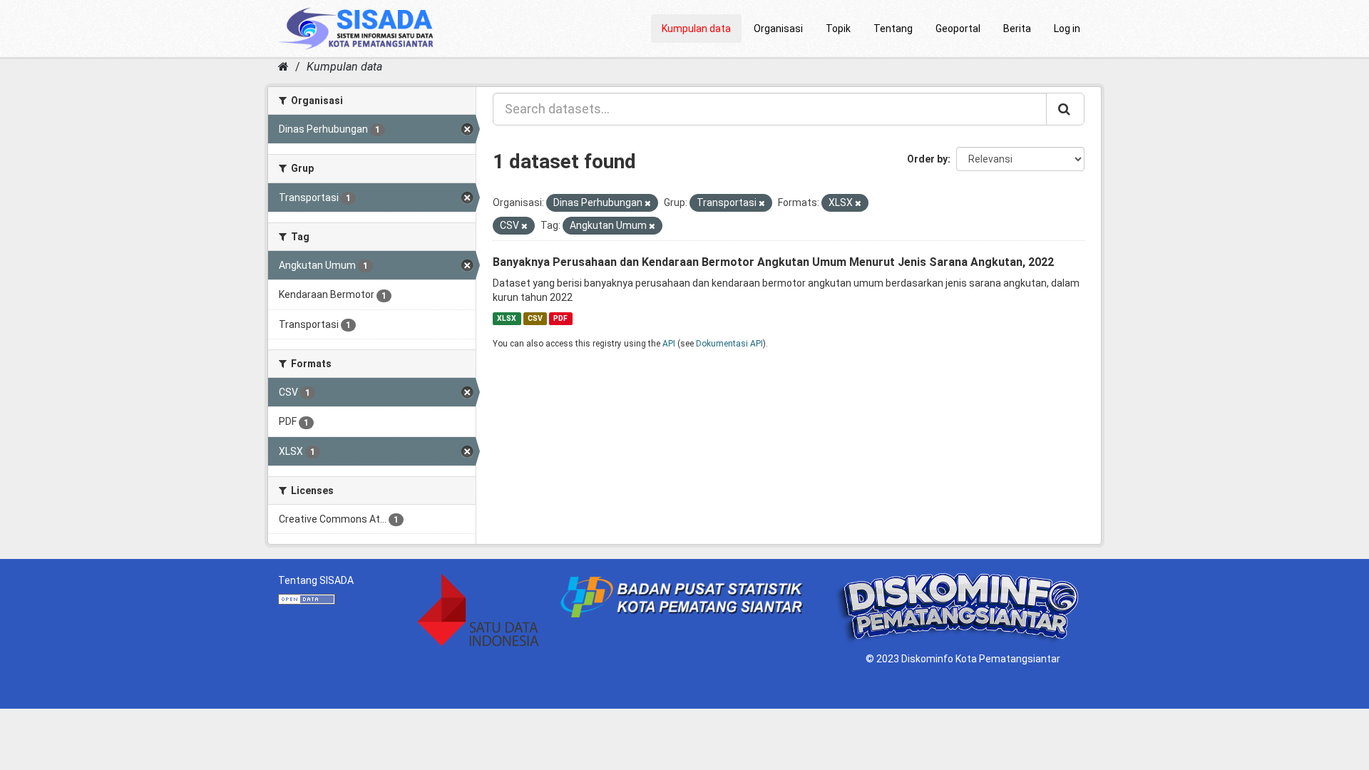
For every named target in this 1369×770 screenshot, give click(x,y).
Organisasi (778, 28)
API (668, 344)
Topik (838, 28)
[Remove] (648, 203)
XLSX (506, 318)
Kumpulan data (696, 28)
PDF (560, 318)
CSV (535, 318)
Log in (1067, 28)
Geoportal (957, 28)
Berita (1017, 28)
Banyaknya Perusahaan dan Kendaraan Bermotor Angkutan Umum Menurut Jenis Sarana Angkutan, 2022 (773, 262)
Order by (927, 159)
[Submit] (1065, 109)
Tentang (893, 28)
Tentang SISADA (316, 580)
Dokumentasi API (729, 344)
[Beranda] (283, 66)
